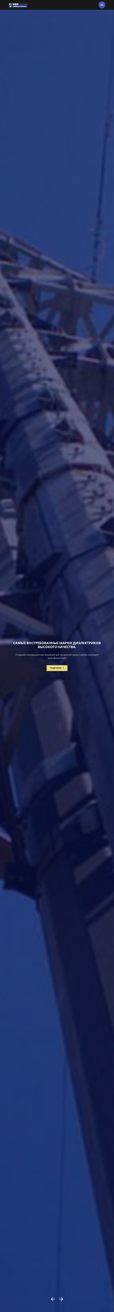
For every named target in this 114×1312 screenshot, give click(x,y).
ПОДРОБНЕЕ (56, 668)
